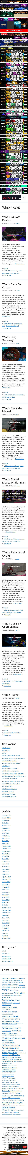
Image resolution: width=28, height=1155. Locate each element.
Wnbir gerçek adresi (20, 1110)
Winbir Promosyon (8, 1078)
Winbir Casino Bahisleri (9, 796)
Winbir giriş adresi (9, 1033)
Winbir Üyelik (6, 1105)
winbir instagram (7, 1055)
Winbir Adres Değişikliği (7, 993)
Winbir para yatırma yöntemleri (8, 1074)
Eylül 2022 (5, 905)
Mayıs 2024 (5, 854)
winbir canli (16, 1003)
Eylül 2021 (5, 936)
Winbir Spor (4, 1086)
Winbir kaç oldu (8, 1057)
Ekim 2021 (5, 933)
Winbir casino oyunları (10, 1021)
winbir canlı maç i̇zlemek (11, 466)
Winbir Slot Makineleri (6, 1084)
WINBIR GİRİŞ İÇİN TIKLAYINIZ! (14, 30)
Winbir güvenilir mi (9, 1053)
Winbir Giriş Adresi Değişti (8, 1035)
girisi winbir (4, 982)
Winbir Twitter (6, 958)
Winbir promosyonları (10, 1082)
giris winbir (12, 982)
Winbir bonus (7, 1003)
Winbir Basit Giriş (7, 786)
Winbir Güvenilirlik (19, 1050)
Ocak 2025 (5, 833)
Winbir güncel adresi (11, 1045)
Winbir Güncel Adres (8, 1042)
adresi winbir (5, 978)
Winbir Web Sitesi (15, 541)
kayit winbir (6, 987)
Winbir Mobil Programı (18, 1061)
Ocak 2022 (5, 925)
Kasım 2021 (5, 930)
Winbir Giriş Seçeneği (9, 338)
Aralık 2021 (5, 928)
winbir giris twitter (6, 1031)
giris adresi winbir (17, 980)
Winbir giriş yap (18, 1038)
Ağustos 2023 (6, 877)
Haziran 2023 (6, 882)
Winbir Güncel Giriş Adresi (8, 1050)
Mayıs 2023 (5, 884)
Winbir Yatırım (5, 1098)
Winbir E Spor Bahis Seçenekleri (8, 1025)
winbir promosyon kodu (8, 1080)
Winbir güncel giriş (10, 1048)
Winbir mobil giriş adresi (7, 1061)
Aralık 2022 (5, 897)
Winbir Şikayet (6, 956)
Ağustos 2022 (6, 907)
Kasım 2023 (5, 869)
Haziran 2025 (6, 825)
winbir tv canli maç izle (16, 1090)
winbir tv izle (5, 1093)
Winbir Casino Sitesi (9, 1024)
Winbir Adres (14, 990)
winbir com (20, 1023)
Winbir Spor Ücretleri (8, 794)
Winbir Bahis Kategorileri (9, 789)
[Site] (14, 51)
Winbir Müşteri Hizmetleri (9, 1065)
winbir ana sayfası (6, 995)
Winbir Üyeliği (21, 1105)
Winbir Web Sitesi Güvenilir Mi (11, 784)
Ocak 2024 (5, 864)
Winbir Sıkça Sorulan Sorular (7, 1088)
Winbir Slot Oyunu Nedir (15, 1084)
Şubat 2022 (5, 923)
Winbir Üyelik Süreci (14, 1105)
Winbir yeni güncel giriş (12, 1102)
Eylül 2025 (5, 823)
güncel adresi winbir (10, 985)
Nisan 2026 (5, 820)
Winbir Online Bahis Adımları (10, 771)
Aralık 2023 (5, 866)
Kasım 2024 (5, 838)
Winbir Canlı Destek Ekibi (9, 778)
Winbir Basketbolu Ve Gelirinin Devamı (13, 776)
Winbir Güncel (7, 1041)
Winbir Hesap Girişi (8, 791)
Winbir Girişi (6, 1038)
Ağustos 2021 (6, 938)
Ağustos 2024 (6, 846)
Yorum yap (7, 275)
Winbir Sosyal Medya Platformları (13, 481)
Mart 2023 (5, 889)
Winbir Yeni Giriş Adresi (9, 761)
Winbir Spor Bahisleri (8, 397)
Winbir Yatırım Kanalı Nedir (10, 768)
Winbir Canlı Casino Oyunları (7, 1014)
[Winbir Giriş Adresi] (11, 197)
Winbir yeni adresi (8, 1100)
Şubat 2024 (5, 861)
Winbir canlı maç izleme (11, 1019)
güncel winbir (22, 985)
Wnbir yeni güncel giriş (14, 1112)
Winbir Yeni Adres (14, 1098)
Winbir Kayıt (15, 273)
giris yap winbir (19, 982)
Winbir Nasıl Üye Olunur (8, 1069)
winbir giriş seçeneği (10, 395)
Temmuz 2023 (6, 879)
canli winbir (22, 978)
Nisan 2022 (5, 918)
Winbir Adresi (6, 748)
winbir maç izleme (7, 1059)
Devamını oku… (19, 264)
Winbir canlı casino (9, 1012)
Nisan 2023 (5, 887)
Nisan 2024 (5, 856)
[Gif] (14, 82)
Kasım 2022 (5, 900)
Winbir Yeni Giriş (19, 1100)
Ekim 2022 (5, 902)
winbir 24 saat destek (10, 271)
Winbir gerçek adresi (11, 1028)
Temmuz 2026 (6, 815)
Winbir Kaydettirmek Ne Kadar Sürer (13, 781)
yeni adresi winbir (7, 1114)
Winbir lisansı (18, 1057)
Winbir (6, 268)
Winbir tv (6, 1090)
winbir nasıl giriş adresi (13, 468)
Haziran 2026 (6, 818)
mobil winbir (14, 987)
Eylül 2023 (5, 874)
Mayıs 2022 (5, 915)
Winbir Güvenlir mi (21, 1053)
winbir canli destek (6, 1005)
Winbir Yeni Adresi (7, 961)
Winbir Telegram (19, 1088)
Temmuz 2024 (6, 848)
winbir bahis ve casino (11, 323)
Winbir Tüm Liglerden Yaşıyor (11, 755)
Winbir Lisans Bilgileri (12, 326)
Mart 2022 (5, 920)
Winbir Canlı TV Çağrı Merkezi (11, 625)
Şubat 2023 (5, 892)
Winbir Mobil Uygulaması (7, 1063)
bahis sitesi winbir (14, 978)
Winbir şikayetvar (8, 1110)
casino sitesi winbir (7, 980)
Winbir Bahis (6, 997)
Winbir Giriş (5, 750)
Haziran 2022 (6, 912)
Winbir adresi (19, 993)
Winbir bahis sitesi (11, 1000)
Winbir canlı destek (10, 1016)
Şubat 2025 (5, 830)
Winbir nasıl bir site (9, 1067)
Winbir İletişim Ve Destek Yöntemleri (13, 773)
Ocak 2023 (5, 895)
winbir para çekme (8, 1076)
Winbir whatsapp (19, 1095)
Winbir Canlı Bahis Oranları (7, 1009)
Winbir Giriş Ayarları (18, 1035)
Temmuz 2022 (6, 910)
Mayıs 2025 (5, 828)
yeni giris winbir (16, 1114)
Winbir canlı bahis (9, 1007)
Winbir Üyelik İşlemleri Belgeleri (11, 763)
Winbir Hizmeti (11, 694)
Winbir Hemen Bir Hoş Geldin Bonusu (13, 758)
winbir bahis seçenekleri (11, 610)
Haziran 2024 (6, 851)
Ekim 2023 (5, 871)
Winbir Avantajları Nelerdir (16, 995)
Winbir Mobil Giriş (18, 1059)
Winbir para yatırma (9, 1072)
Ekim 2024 (5, 841)
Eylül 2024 (5, 843)
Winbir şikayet (8, 1107)
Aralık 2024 (5, 836)
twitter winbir (21, 987)
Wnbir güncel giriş (5, 1112)
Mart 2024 (5, 859)
